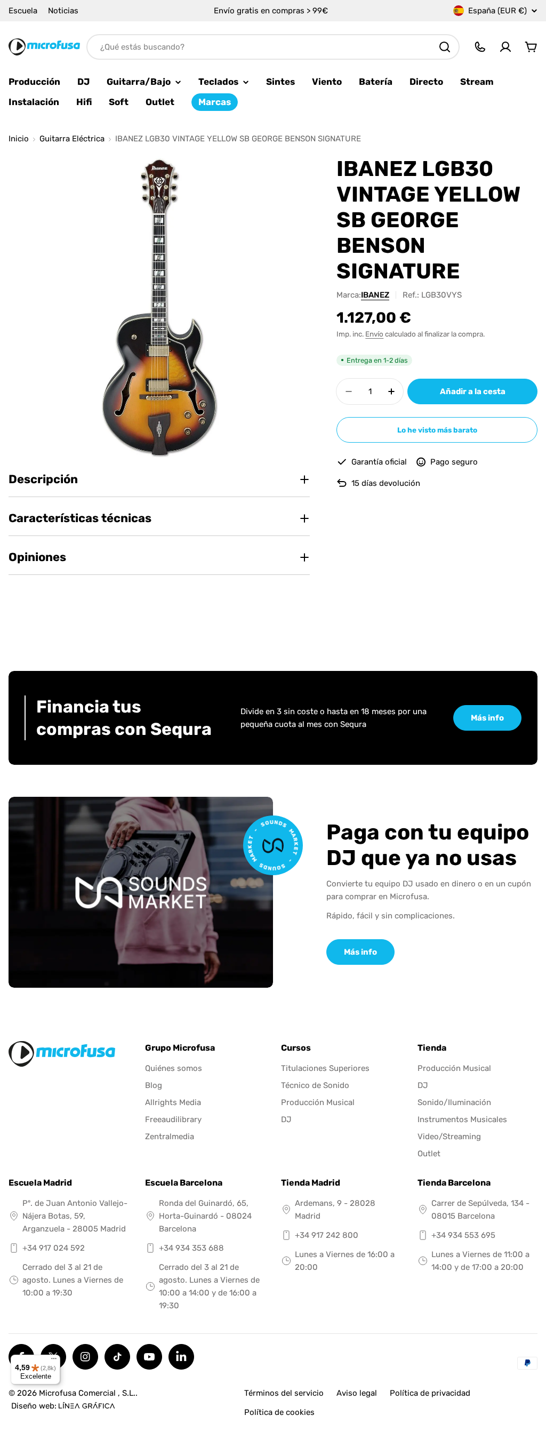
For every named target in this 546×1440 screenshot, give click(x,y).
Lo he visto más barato (437, 430)
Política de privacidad (430, 1393)
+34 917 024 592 (53, 1248)
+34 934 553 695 (463, 1235)
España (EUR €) (497, 10)
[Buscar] (444, 47)
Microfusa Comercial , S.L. (87, 1393)
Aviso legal (356, 1393)
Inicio (19, 139)
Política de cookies (279, 1412)
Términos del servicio (284, 1393)
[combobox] (273, 47)
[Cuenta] (505, 47)
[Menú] (53, 1361)
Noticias (63, 10)
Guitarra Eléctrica (72, 139)
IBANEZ (375, 295)
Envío (374, 334)
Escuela (23, 10)
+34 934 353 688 (191, 1248)
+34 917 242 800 (326, 1235)
